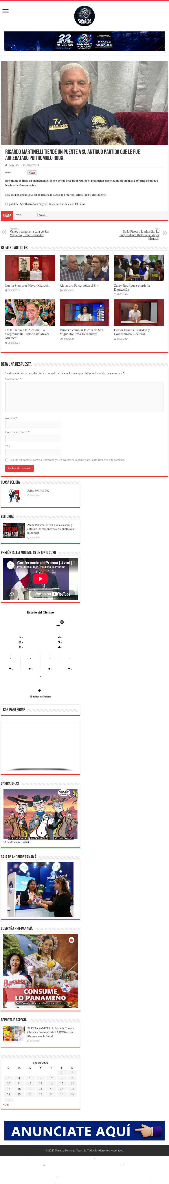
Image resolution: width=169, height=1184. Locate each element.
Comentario (13, 379)
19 (29, 1089)
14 (51, 1083)
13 (40, 1083)
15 (61, 1083)
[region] (40, 749)
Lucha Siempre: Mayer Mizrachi (27, 285)
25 (19, 1094)
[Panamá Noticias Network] (84, 15)
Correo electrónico (17, 432)
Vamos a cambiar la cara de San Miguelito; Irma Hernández (29, 232)
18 (19, 1089)
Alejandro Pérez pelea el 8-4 (79, 285)
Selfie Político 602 (38, 490)
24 (8, 1094)
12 (29, 1083)
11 (19, 1083)
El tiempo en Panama (40, 696)
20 (40, 1089)
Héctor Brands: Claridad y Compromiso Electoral (132, 332)
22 (61, 1089)
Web (8, 446)
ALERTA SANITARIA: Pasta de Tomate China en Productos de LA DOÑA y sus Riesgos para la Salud (50, 1032)
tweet (8, 172)
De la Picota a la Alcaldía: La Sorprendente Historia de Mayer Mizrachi (139, 233)
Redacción (14, 165)
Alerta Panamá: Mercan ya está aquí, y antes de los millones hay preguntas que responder (51, 528)
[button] (9, 747)
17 (8, 1089)
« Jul (6, 1104)
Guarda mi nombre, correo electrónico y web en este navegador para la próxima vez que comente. (67, 459)
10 (8, 1083)
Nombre (11, 418)
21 (51, 1089)
